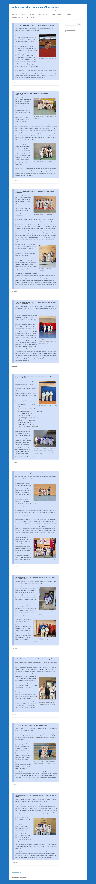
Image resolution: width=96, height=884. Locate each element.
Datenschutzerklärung (18, 17)
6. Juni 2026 (14, 291)
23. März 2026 (15, 784)
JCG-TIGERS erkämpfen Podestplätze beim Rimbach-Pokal (31, 725)
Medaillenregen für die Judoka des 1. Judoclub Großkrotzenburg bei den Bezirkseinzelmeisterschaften (34, 377)
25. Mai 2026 (14, 366)
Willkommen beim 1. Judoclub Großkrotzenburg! (35, 7)
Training (32, 14)
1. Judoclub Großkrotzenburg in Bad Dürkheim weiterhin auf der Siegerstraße (32, 94)
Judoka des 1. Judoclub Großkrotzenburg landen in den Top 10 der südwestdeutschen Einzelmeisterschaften (35, 302)
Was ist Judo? (24, 14)
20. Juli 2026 (14, 82)
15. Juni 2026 (14, 180)
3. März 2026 (15, 862)
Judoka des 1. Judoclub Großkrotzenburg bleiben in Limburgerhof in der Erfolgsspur (34, 192)
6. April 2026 (14, 714)
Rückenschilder (30, 17)
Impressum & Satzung (69, 14)
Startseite (14, 14)
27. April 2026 (15, 566)
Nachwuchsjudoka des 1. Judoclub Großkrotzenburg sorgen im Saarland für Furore (35, 795)
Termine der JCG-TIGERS (43, 14)
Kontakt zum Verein (56, 14)
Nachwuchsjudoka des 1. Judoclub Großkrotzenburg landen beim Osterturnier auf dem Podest (35, 577)
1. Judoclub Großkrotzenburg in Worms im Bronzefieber (30, 473)
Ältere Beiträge (16, 872)
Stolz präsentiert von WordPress (19, 877)
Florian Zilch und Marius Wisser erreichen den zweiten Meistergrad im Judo (35, 659)
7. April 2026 (14, 648)
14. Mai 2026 (14, 462)
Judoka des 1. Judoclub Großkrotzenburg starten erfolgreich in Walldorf (34, 25)
